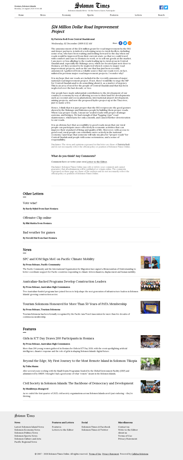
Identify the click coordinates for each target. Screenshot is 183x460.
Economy (66, 15)
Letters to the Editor (63, 429)
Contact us (123, 426)
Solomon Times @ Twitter (95, 429)
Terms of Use (125, 435)
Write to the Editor (128, 429)
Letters (138, 15)
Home (21, 15)
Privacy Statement (127, 438)
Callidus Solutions (140, 454)
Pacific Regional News (25, 441)
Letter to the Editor (97, 161)
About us (122, 432)
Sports (90, 15)
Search (161, 15)
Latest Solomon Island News (29, 426)
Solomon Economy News (27, 429)
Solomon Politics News (26, 432)
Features (114, 15)
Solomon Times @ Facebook (96, 426)
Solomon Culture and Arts (27, 438)
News (43, 15)
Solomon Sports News (25, 435)
